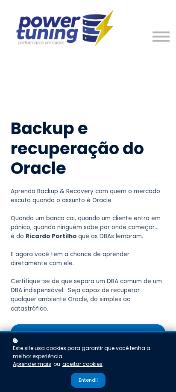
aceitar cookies (82, 364)
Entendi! (88, 380)
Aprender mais (32, 364)
